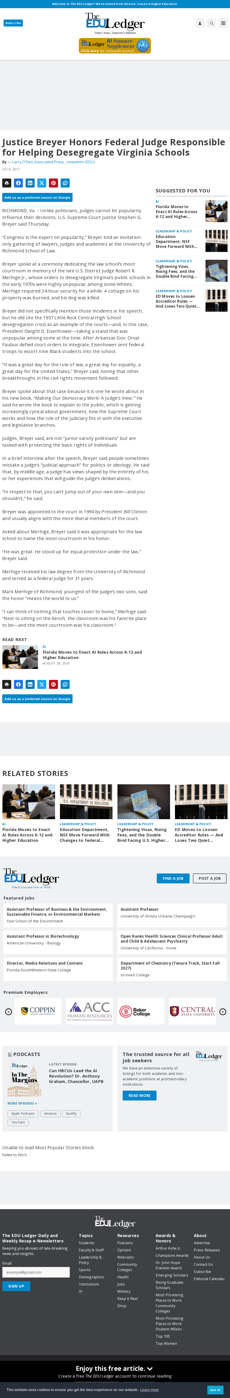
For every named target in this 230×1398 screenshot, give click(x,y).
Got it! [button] (215, 1390)
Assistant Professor (140, 909)
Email (6, 1263)
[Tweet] (41, 183)
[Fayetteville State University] (89, 1011)
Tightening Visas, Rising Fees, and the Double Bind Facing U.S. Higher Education (177, 271)
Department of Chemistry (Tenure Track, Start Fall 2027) (170, 966)
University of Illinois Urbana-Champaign (158, 916)
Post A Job (210, 878)
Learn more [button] (149, 1390)
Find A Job (173, 878)
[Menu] (223, 22)
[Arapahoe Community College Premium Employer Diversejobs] (192, 1011)
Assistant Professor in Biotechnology (43, 936)
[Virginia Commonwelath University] (38, 1011)
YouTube (18, 1122)
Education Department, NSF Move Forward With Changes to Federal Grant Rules (175, 241)
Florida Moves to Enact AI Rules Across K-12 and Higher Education (92, 655)
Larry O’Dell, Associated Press (38, 161)
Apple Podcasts (23, 1113)
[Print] (6, 183)
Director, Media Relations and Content (45, 963)
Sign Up (16, 1286)
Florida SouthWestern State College (39, 969)
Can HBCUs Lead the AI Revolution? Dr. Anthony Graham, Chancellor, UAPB (76, 1076)
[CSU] (140, 1011)
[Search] (211, 22)
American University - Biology (34, 943)
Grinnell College (135, 974)
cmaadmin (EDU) (80, 161)
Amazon (50, 1113)
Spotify (71, 1113)
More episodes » (22, 1103)
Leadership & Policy (174, 231)
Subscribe (13, 23)
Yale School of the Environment (35, 921)
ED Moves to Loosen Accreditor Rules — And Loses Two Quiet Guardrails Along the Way (176, 301)
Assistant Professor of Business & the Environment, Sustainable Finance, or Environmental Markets (57, 912)
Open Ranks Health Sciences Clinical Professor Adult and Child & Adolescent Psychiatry (172, 939)
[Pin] (53, 183)
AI (44, 646)
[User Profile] (199, 22)
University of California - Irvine (148, 947)
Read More (139, 1095)
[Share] (18, 183)
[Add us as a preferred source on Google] (65, 183)
